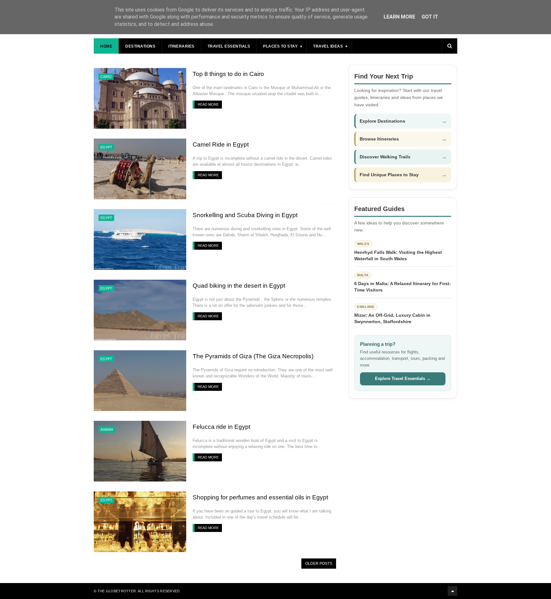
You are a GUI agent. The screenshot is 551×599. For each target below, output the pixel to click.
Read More (208, 104)
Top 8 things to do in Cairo (228, 74)
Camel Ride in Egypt (221, 144)
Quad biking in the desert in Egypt (239, 285)
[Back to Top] (452, 591)
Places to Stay (280, 46)
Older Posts (318, 563)
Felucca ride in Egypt (221, 426)
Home (106, 46)
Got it (430, 17)
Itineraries (181, 46)
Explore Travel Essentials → (402, 378)
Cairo (106, 77)
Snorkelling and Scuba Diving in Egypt (245, 215)
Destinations (140, 46)
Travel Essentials (229, 46)
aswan (106, 429)
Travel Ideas (328, 46)
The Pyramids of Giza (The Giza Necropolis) (253, 356)
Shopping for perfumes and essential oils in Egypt (260, 497)
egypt (106, 147)
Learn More (399, 17)
